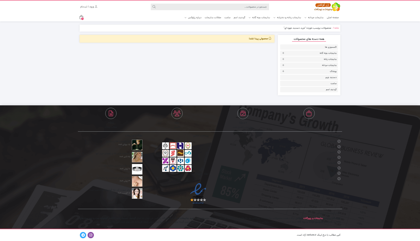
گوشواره (332, 162)
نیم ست (332, 157)
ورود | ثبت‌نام (87, 6)
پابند (334, 168)
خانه (336, 28)
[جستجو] (154, 7)
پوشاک (333, 71)
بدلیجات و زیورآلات (313, 218)
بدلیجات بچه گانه (261, 17)
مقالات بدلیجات (213, 17)
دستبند (332, 147)
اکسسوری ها (331, 47)
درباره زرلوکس (194, 17)
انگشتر (333, 152)
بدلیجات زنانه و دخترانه (288, 17)
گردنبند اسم (239, 17)
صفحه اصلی (333, 17)
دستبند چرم (331, 77)
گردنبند (332, 141)
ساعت (227, 17)
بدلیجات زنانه (330, 59)
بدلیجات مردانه (315, 17)
